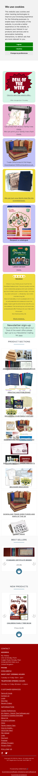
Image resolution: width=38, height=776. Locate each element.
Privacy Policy (6, 745)
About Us (4, 718)
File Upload (5, 733)
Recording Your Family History (19, 416)
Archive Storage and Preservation (19, 369)
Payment (4, 738)
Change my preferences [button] (19, 53)
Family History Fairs (8, 725)
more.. (19, 129)
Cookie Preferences (8, 711)
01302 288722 (6, 671)
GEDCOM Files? (7, 730)
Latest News (19, 534)
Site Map (4, 701)
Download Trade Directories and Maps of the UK (19, 515)
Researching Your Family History (19, 440)
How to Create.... (7, 728)
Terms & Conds (6, 693)
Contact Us (5, 696)
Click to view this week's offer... (19, 95)
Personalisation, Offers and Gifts (19, 463)
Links (3, 735)
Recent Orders (6, 703)
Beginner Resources (19, 487)
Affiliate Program (7, 743)
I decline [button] (19, 49)
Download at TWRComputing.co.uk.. (19, 165)
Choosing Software (8, 720)
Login (3, 698)
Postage (4, 740)
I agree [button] (19, 44)
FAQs (3, 723)
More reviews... (19, 319)
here (20, 335)
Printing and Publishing (19, 392)
